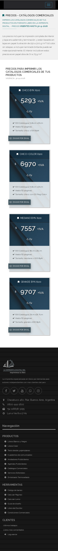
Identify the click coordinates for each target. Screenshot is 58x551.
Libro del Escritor (14, 508)
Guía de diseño (14, 504)
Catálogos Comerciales (17, 468)
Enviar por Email (20, 138)
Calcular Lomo (13, 499)
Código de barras (14, 490)
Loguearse (12, 534)
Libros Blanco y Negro (17, 441)
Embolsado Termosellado (18, 477)
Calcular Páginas (14, 495)
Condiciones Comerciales (18, 513)
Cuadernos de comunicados (19, 455)
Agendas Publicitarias (17, 464)
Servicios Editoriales (16, 473)
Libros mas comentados (13, 530)
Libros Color (12, 446)
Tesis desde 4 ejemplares (18, 450)
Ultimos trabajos (10, 525)
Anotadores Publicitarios (18, 459)
